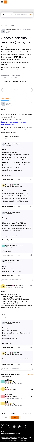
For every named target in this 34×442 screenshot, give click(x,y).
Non (6, 417)
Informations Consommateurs (17, 440)
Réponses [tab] (5, 99)
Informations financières (17, 437)
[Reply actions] (31, 147)
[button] (4, 179)
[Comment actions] (32, 106)
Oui (15, 417)
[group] (3, 77)
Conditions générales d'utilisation (10, 433)
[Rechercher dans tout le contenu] (30, 14)
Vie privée (3, 440)
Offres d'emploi (24, 438)
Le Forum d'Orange (8, 25)
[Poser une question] (29, 437)
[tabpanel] (17, 236)
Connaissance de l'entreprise (9, 438)
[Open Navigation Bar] (2, 2)
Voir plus (30, 374)
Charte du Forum (5, 432)
